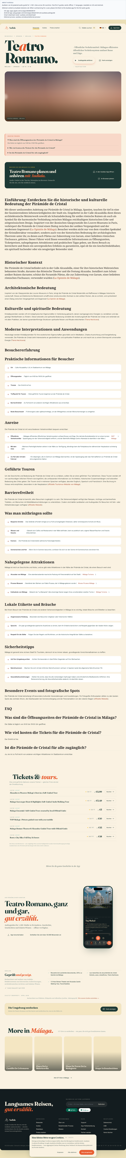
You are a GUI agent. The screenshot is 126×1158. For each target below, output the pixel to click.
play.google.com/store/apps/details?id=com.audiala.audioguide (34, 13)
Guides (44, 28)
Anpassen (60, 1152)
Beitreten (101, 1104)
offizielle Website (35, 505)
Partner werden (86, 1132)
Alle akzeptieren (86, 1152)
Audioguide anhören (85, 60)
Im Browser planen (107, 178)
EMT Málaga (113, 437)
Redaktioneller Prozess (66, 1126)
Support (83, 1122)
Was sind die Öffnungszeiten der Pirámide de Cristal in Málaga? (35, 140)
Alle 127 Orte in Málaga (61, 1078)
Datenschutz (108, 1122)
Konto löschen (108, 1132)
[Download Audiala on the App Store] (72, 1110)
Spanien (19, 36)
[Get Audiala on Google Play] (85, 1110)
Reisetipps (39, 1129)
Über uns (61, 1122)
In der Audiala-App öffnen (105, 172)
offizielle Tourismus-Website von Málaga (64, 484)
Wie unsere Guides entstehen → (88, 998)
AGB (105, 1126)
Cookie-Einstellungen (110, 1129)
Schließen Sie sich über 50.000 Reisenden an (45, 935)
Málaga (28, 36)
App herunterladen (17, 935)
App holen (116, 28)
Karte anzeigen (107, 60)
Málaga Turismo (88, 574)
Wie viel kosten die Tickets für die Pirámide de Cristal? (32, 148)
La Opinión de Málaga (43, 229)
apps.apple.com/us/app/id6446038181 (22, 11)
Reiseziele (36, 28)
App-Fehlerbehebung (88, 1126)
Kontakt (83, 1129)
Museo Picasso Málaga (86, 583)
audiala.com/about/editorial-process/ (28, 17)
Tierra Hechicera (91, 320)
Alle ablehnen (72, 1152)
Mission (61, 1129)
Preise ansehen (55, 28)
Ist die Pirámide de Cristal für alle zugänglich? (28, 153)
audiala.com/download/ (28, 15)
